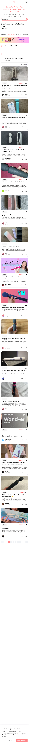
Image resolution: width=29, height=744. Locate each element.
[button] (22, 64)
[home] (14, 2)
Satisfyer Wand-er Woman (8, 432)
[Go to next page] (26, 542)
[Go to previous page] (2, 542)
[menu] (2, 1)
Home (2, 28)
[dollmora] (14, 40)
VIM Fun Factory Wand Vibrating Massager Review (13, 307)
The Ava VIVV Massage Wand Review (10, 246)
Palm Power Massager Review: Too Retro (11, 401)
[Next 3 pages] (18, 542)
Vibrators (4, 83)
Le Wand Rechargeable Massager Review (11, 277)
